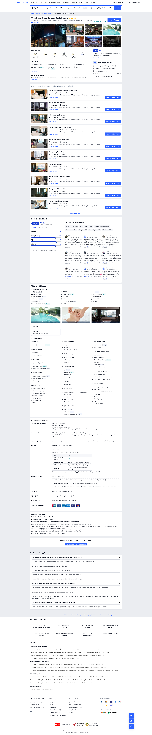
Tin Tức (51, 704)
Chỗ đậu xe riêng (97, 294)
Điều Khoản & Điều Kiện (55, 710)
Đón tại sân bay (37, 296)
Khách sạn (66, 615)
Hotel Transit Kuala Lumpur (110, 649)
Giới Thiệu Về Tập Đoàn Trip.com (57, 715)
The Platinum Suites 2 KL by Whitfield (39, 649)
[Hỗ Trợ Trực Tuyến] (131, 726)
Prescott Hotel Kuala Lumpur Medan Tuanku (41, 652)
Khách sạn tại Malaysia (76, 615)
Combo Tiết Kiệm (90, 2)
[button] (99, 2)
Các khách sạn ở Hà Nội (55, 676)
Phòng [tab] (33, 86)
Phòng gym (66, 294)
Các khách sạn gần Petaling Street (86, 670)
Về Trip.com (52, 702)
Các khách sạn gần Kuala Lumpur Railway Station (63, 664)
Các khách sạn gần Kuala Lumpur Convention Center (91, 664)
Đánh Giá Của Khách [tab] (44, 86)
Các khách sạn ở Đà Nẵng (69, 676)
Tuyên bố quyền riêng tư (55, 712)
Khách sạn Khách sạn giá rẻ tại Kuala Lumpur (41, 689)
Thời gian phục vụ (38, 355)
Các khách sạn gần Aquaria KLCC (39, 667)
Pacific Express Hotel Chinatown (76, 649)
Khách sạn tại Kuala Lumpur (91, 615)
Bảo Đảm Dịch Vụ (34, 704)
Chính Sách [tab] (70, 86)
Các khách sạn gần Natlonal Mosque (79, 667)
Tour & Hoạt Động (54, 2)
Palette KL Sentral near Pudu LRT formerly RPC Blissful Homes (93, 652)
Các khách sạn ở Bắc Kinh (95, 683)
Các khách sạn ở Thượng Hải (84, 676)
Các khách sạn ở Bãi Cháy (81, 683)
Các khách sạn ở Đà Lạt (51, 680)
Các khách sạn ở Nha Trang (100, 676)
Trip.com (60, 615)
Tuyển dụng (52, 707)
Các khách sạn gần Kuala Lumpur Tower (65, 670)
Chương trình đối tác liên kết (76, 707)
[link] (118, 2)
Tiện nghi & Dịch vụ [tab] (59, 86)
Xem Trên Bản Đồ (97, 79)
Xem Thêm (34, 79)
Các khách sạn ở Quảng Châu (80, 680)
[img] (48, 35)
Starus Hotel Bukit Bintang (69, 652)
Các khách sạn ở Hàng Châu (37, 683)
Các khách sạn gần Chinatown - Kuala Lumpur (42, 670)
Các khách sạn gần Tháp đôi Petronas (59, 667)
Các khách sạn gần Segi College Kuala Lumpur (42, 658)
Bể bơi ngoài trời (37, 291)
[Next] (120, 315)
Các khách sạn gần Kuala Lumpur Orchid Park (67, 658)
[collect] (131, 715)
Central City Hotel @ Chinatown (59, 649)
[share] (131, 720)
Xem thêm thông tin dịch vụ (37, 707)
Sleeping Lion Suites (35, 655)
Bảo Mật (71, 712)
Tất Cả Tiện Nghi (35, 71)
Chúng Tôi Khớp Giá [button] (101, 21)
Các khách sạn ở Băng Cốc (37, 680)
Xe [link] (46, 2)
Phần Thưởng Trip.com (75, 704)
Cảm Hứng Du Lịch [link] (76, 2)
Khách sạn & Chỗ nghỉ (21, 2)
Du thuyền (65, 2)
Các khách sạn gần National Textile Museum (53, 655)
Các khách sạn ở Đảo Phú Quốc (97, 680)
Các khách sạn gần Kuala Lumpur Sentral (107, 670)
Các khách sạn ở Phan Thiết (65, 683)
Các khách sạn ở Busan (65, 680)
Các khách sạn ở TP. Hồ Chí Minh (38, 676)
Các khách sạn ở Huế (51, 683)
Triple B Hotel (57, 652)
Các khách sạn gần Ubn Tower (98, 655)
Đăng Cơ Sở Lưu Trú (74, 710)
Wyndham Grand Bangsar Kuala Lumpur (50, 18)
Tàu (41, 2)
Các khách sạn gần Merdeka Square (39, 664)
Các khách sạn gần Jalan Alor (98, 667)
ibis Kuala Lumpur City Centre (93, 649)
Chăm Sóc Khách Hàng (36, 702)
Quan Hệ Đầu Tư (73, 702)
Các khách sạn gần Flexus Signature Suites (77, 655)
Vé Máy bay (34, 2)
